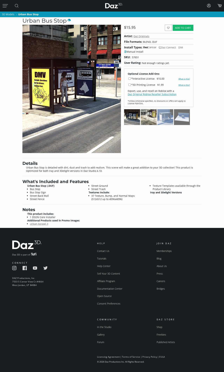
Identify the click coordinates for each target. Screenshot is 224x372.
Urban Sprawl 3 (39, 223)
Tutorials (101, 258)
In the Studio (104, 327)
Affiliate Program (106, 281)
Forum (100, 342)
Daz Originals (141, 36)
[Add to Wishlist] (168, 28)
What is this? (184, 79)
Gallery (100, 334)
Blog (159, 258)
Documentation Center (109, 288)
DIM (180, 47)
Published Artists (166, 342)
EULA (162, 356)
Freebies (161, 334)
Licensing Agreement (108, 356)
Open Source (104, 296)
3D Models (8, 14)
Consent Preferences (108, 303)
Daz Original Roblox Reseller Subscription (152, 94)
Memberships (164, 251)
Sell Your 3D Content (108, 273)
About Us (162, 266)
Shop (159, 327)
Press (160, 273)
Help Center (103, 266)
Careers (161, 281)
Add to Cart (183, 27)
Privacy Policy (149, 356)
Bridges (161, 288)
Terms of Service (131, 356)
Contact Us (103, 251)
